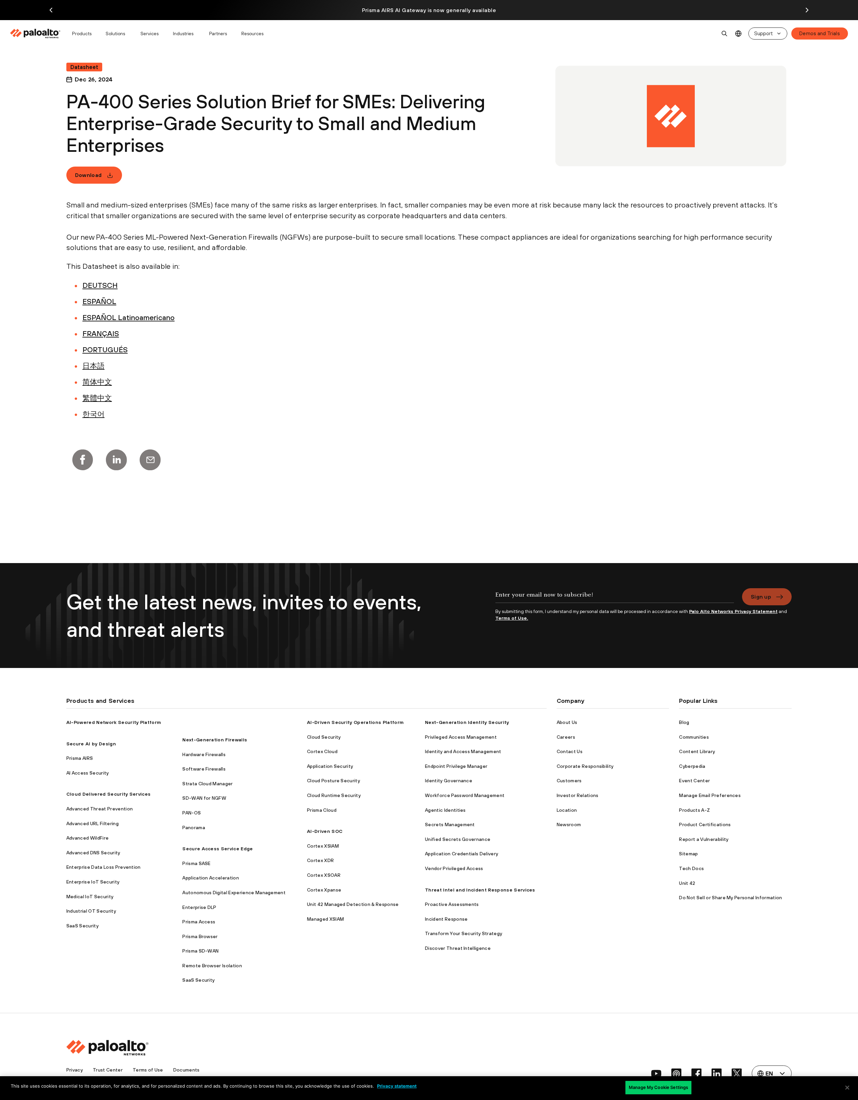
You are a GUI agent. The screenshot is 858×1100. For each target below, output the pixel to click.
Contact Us (570, 751)
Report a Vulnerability (703, 839)
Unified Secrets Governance (457, 839)
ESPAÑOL (99, 301)
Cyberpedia (692, 766)
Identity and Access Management (463, 751)
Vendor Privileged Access (454, 868)
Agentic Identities (445, 810)
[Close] (847, 1087)
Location (567, 810)
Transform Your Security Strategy (463, 933)
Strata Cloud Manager (207, 783)
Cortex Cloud (322, 751)
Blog (684, 722)
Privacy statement (397, 1086)
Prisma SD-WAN (200, 951)
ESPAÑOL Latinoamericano (128, 317)
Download (88, 175)
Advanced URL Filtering (92, 823)
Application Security (330, 766)
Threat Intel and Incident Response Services (480, 890)
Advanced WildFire (87, 838)
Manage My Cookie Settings (658, 1087)
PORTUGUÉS (105, 349)
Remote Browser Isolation (212, 965)
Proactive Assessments (452, 904)
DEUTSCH (100, 285)
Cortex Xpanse (324, 890)
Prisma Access (198, 921)
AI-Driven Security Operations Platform (355, 722)
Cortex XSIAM (323, 846)
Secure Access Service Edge (217, 848)
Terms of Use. (511, 618)
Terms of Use (148, 1070)
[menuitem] (38, 33)
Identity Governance (448, 780)
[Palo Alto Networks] (35, 33)
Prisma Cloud (321, 810)
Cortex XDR (320, 860)
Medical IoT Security (89, 896)
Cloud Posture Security (333, 780)
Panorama (193, 827)
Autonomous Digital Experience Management (234, 892)
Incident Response (446, 919)
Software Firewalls (204, 769)
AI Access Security (87, 773)
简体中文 (97, 381)
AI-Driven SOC (325, 831)
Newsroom (569, 824)
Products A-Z (694, 810)
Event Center (694, 780)
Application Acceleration (210, 877)
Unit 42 (687, 883)
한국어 (93, 414)
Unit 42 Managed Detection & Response (353, 904)
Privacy (74, 1070)
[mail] (150, 460)
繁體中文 (97, 397)
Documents (186, 1070)
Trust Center (108, 1070)
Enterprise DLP (199, 907)
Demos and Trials (819, 33)
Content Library (697, 751)
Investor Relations (578, 795)
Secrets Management (450, 824)
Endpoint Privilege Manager (456, 766)
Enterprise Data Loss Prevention (103, 867)
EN (738, 34)
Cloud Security (324, 737)
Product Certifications (705, 824)
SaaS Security (82, 925)
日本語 (93, 365)
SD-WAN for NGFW (204, 798)
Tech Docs (691, 868)
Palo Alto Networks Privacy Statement (733, 611)
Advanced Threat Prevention (99, 808)
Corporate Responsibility (585, 766)
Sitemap (688, 853)
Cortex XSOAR (324, 875)
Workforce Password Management (464, 795)
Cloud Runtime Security (334, 795)
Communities (694, 737)
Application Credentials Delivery (461, 853)
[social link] (656, 1073)
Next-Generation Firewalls (214, 739)
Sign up (761, 597)
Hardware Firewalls (204, 754)
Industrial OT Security (91, 911)
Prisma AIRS (79, 758)
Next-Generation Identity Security (467, 722)
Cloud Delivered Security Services (108, 794)
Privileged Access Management (461, 737)
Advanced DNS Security (93, 852)
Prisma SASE (196, 863)
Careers (566, 737)
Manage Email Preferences (710, 795)
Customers (569, 780)
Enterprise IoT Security (92, 881)
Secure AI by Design (91, 743)
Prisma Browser (200, 936)
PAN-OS (191, 812)
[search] (725, 33)
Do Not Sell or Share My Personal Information (730, 897)
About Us (567, 722)
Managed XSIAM (325, 919)
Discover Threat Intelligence (458, 948)
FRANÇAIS (100, 333)
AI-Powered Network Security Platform (113, 722)
